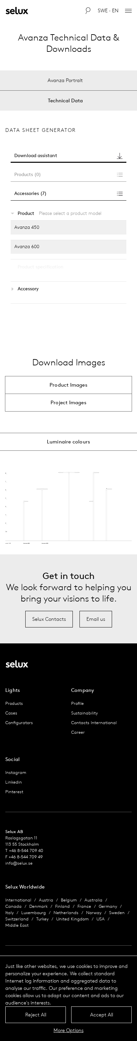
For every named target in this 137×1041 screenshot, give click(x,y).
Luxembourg (33, 912)
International (18, 900)
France (84, 906)
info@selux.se (19, 863)
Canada (13, 906)
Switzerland (17, 919)
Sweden (117, 912)
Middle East (17, 925)
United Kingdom (72, 919)
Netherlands (66, 912)
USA (100, 919)
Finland (62, 906)
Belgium (69, 900)
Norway (93, 912)
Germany (108, 906)
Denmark (38, 906)
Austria (46, 900)
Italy (9, 912)
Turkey (42, 919)
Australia (93, 900)
